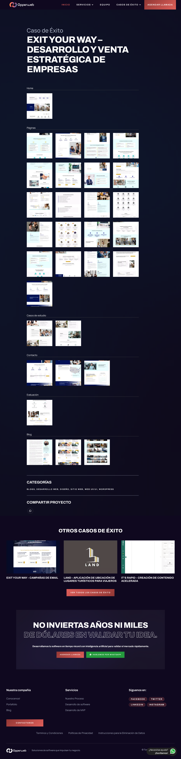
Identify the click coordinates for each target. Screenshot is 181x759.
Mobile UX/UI (88, 543)
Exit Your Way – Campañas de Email (32, 577)
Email (12, 543)
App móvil (72, 543)
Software (105, 543)
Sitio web (77, 489)
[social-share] (30, 510)
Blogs (31, 489)
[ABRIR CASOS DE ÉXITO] (140, 4)
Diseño (64, 489)
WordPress (106, 489)
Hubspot (23, 543)
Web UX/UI (91, 489)
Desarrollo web (47, 489)
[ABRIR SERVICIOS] (92, 4)
